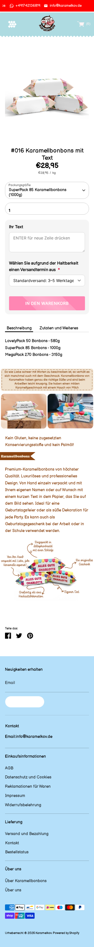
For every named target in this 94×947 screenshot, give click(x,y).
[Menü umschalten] (12, 24)
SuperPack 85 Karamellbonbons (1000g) (37, 192)
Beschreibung (19, 328)
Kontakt (12, 843)
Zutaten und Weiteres (59, 328)
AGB (9, 768)
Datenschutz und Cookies (28, 777)
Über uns (13, 890)
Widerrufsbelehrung (23, 805)
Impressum (15, 795)
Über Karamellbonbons (26, 881)
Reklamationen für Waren (28, 786)
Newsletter (24, 701)
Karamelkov (44, 933)
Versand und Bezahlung (26, 834)
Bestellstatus (17, 852)
